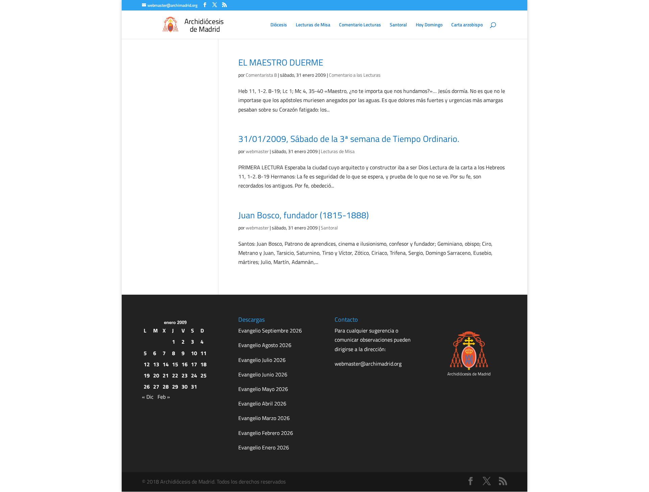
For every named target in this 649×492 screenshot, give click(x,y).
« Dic (147, 397)
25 (203, 375)
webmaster (257, 151)
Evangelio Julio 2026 (262, 360)
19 (147, 375)
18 (203, 364)
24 (194, 375)
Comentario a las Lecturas (355, 74)
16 (185, 364)
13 (156, 364)
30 (185, 387)
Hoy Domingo (429, 25)
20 (156, 375)
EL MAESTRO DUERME (280, 62)
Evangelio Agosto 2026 (264, 345)
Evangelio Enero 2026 (263, 447)
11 (203, 353)
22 (175, 375)
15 (175, 364)
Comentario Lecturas (360, 25)
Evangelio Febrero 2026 (265, 433)
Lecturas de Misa (313, 25)
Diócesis (278, 25)
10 (194, 353)
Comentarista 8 (261, 74)
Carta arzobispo (467, 25)
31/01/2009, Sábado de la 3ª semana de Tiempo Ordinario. (348, 138)
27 (156, 387)
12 (147, 364)
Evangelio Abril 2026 (262, 403)
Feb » (164, 397)
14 (166, 364)
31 (194, 387)
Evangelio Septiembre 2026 (270, 330)
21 (166, 375)
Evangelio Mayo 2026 (263, 389)
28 (166, 387)
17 (194, 364)
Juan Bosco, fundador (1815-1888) (303, 215)
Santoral (398, 25)
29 (175, 387)
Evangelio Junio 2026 (262, 374)
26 (147, 387)
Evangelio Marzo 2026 (264, 418)
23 (185, 375)
